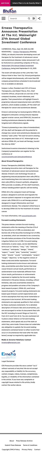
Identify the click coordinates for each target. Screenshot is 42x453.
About (11, 441)
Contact (37, 450)
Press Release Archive (24, 441)
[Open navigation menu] (3, 18)
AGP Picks (5, 3)
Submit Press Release (13, 445)
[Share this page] (39, 18)
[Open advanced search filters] (33, 18)
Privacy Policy (27, 450)
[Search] (29, 18)
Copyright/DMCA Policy (11, 450)
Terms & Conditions (30, 445)
